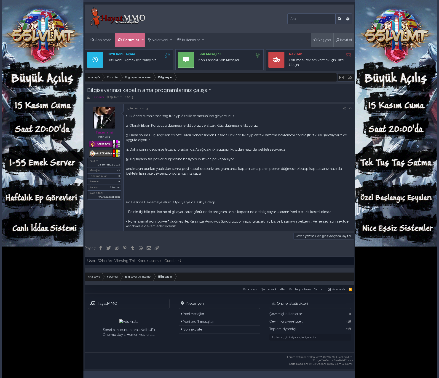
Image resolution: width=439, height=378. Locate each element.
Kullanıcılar (191, 40)
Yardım (319, 289)
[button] (142, 40)
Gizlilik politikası (300, 289)
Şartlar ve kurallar (273, 289)
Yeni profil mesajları (198, 322)
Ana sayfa (103, 40)
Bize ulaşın (250, 289)
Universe (114, 187)
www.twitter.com (109, 196)
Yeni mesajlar (193, 314)
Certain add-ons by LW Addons (321, 363)
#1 (350, 108)
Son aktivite (192, 329)
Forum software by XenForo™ (320, 357)
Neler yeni (160, 40)
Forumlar (131, 40)
